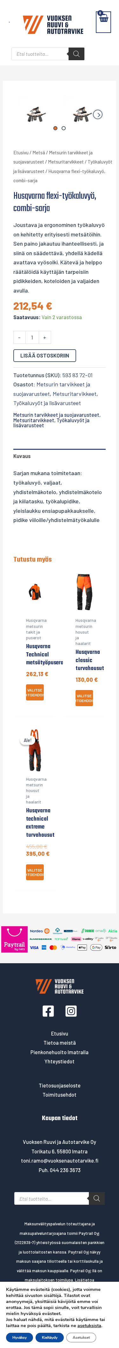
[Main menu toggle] (9, 22)
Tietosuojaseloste (60, 1085)
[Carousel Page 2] (64, 128)
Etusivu (21, 152)
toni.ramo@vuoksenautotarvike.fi (59, 1161)
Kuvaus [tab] (22, 456)
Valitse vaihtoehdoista (35, 692)
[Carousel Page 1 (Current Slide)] (55, 128)
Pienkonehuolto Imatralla (59, 1052)
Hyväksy (19, 1337)
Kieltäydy (49, 1337)
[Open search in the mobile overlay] (47, 54)
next (97, 114)
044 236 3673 (65, 1170)
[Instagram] (71, 1011)
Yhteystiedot (59, 1061)
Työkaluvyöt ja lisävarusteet (47, 402)
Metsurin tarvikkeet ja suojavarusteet (56, 415)
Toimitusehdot (59, 1095)
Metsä (38, 152)
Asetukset (81, 1337)
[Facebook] (48, 1011)
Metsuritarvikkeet (66, 161)
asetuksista (89, 1325)
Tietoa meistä (59, 1043)
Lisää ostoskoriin (44, 355)
